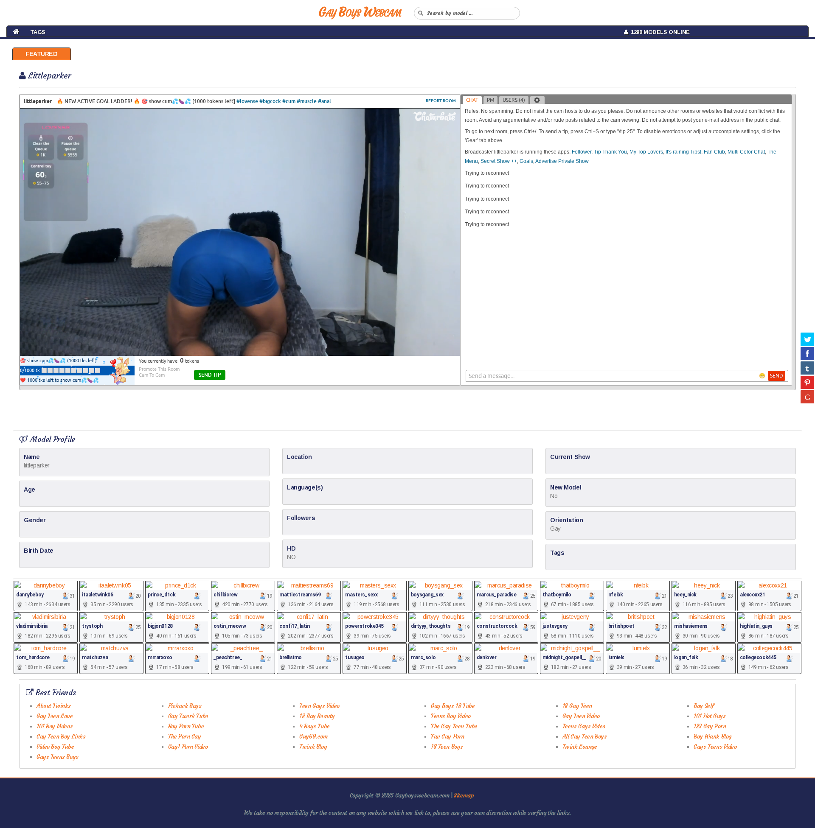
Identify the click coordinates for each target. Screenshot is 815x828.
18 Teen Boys (447, 746)
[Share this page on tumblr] (807, 368)
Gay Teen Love (55, 716)
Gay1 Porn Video (188, 746)
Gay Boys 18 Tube (453, 706)
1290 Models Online (659, 32)
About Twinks (54, 706)
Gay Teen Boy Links (61, 736)
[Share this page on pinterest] (807, 382)
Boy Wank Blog (712, 736)
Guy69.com (313, 736)
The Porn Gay (184, 736)
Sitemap (464, 795)
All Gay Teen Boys (584, 736)
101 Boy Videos (55, 726)
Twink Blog (312, 746)
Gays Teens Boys (58, 757)
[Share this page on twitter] (807, 339)
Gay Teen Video (581, 716)
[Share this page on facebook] (807, 353)
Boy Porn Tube (186, 726)
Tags (37, 32)
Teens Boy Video (451, 716)
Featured (41, 53)
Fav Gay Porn (447, 736)
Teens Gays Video (583, 726)
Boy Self (704, 706)
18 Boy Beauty (317, 716)
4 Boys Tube (314, 726)
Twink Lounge (579, 746)
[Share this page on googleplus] (807, 396)
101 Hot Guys (709, 716)
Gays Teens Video (715, 746)
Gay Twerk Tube (188, 716)
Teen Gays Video (319, 706)
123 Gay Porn (710, 726)
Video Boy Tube (55, 746)
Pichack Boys (185, 706)
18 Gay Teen (577, 706)
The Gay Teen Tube (454, 726)
